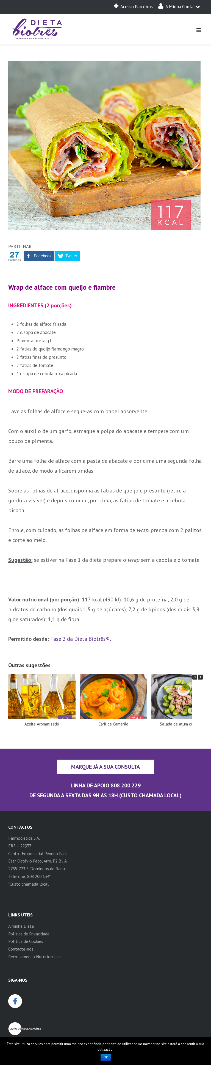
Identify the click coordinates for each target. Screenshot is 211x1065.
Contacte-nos (21, 949)
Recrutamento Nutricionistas (35, 956)
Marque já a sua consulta (105, 766)
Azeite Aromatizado (41, 724)
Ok (106, 1057)
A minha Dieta (21, 926)
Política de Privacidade (28, 934)
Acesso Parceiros (136, 7)
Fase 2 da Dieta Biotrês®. (80, 638)
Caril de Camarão (113, 724)
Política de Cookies (25, 941)
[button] (200, 677)
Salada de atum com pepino (184, 724)
